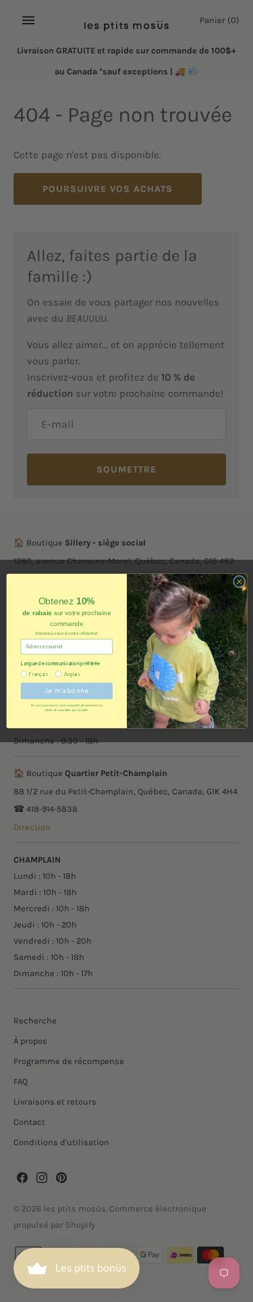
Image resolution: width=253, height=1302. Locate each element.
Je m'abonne (66, 690)
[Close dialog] (238, 581)
